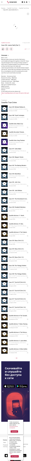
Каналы (3, 8)
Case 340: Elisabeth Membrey (17, 207)
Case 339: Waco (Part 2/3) (16, 249)
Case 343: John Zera (14, 182)
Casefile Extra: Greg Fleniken (17, 140)
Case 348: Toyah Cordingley (16, 115)
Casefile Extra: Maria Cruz (16, 124)
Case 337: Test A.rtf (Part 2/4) (17, 299)
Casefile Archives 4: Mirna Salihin (18, 349)
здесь (10, 453)
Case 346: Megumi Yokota (16, 157)
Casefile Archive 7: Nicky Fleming (18, 324)
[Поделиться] (11, 49)
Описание (4, 55)
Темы (4, 442)
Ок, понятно (15, 456)
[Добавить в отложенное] (7, 49)
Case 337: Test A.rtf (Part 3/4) (17, 290)
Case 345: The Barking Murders (17, 165)
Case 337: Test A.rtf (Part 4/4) (17, 282)
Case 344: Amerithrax (15, 174)
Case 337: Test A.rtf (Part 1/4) (17, 307)
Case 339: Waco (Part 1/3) (16, 257)
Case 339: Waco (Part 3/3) (16, 240)
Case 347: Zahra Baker (15, 149)
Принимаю (14, 431)
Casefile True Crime (12, 8)
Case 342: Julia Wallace (15, 190)
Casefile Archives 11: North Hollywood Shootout (16, 216)
